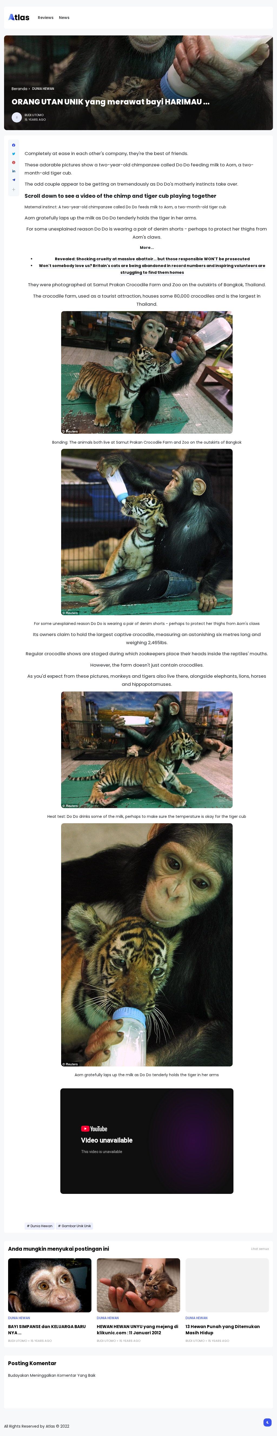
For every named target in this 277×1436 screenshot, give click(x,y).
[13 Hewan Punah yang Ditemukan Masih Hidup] (227, 1285)
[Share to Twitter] (13, 154)
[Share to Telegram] (13, 180)
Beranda (19, 88)
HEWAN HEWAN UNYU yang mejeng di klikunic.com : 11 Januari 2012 (137, 1330)
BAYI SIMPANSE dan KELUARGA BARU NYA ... (47, 1330)
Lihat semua (260, 1249)
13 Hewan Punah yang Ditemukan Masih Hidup (223, 1330)
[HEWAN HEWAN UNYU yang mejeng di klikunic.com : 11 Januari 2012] (138, 1285)
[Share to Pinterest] (13, 162)
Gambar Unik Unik (76, 1226)
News (64, 17)
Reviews (46, 17)
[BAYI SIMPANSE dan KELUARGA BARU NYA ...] (49, 1285)
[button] (13, 189)
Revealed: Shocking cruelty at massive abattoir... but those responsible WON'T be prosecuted (152, 259)
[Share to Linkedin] (13, 171)
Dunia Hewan (43, 89)
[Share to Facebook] (13, 145)
